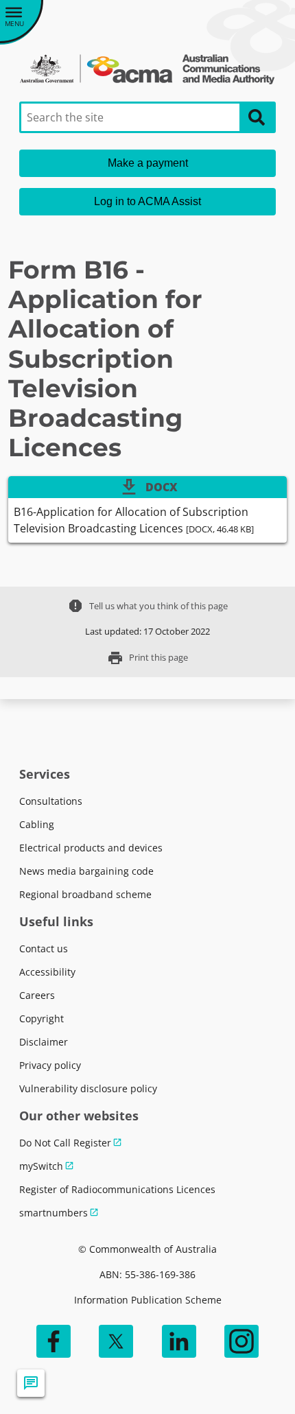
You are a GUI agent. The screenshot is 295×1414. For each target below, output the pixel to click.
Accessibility (47, 971)
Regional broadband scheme (85, 894)
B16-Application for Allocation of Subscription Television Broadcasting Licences (134, 520)
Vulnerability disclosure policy (88, 1088)
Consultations (50, 801)
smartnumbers (53, 1212)
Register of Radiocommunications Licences (117, 1189)
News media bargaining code (86, 870)
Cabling (36, 824)
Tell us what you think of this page (147, 606)
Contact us (43, 948)
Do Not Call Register (65, 1142)
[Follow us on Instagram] (241, 1341)
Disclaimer (43, 1041)
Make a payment (148, 163)
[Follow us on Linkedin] (179, 1341)
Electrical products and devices (91, 847)
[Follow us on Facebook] (53, 1341)
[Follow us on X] (116, 1341)
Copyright (41, 1018)
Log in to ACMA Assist (147, 201)
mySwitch (41, 1166)
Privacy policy (50, 1065)
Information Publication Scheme (148, 1299)
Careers (37, 995)
